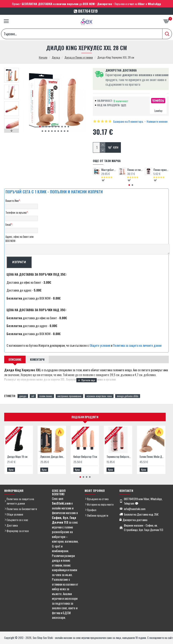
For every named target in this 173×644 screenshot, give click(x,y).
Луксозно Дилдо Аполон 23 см (52, 456)
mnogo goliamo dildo (127, 396)
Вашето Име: (12, 200)
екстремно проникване (69, 396)
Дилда (56, 57)
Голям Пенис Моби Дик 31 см (152, 456)
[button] (40, 126)
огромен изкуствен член (99, 396)
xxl (32, 396)
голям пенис (45, 396)
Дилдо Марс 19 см (17, 456)
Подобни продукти (85, 417)
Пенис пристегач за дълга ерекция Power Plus (161, 170)
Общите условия (99, 345)
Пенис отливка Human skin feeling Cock (135, 170)
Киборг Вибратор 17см (85, 456)
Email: (9, 224)
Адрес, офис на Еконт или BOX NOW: (19, 238)
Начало (43, 57)
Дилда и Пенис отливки (78, 57)
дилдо (22, 396)
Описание (14, 359)
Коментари (37, 359)
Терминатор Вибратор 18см (119, 456)
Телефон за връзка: (16, 212)
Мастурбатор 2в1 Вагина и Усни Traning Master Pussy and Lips (109, 170)
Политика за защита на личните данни (137, 345)
